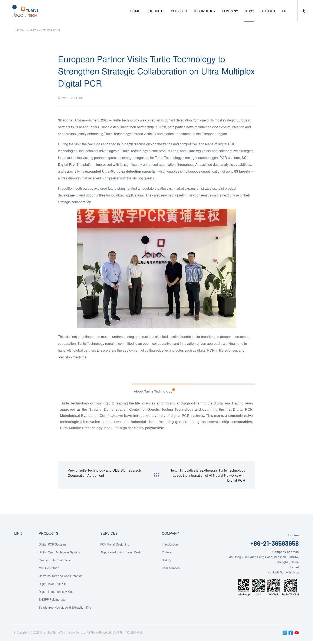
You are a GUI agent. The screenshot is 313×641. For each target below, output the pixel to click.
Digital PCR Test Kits (52, 584)
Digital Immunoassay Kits (56, 591)
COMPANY (230, 11)
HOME (135, 11)
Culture (167, 552)
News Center (51, 30)
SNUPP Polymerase (52, 599)
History (166, 560)
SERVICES (179, 11)
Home (20, 30)
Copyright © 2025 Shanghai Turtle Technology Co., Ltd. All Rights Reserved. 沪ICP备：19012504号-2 (79, 632)
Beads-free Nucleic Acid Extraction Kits (65, 607)
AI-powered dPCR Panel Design (121, 552)
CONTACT (268, 11)
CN (284, 11)
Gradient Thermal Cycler (55, 560)
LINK (18, 533)
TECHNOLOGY (204, 11)
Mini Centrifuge (49, 568)
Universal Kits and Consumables (60, 576)
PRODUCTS (155, 11)
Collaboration (171, 568)
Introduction (170, 544)
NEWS (249, 11)
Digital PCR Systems (52, 544)
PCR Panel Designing (114, 544)
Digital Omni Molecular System (59, 552)
